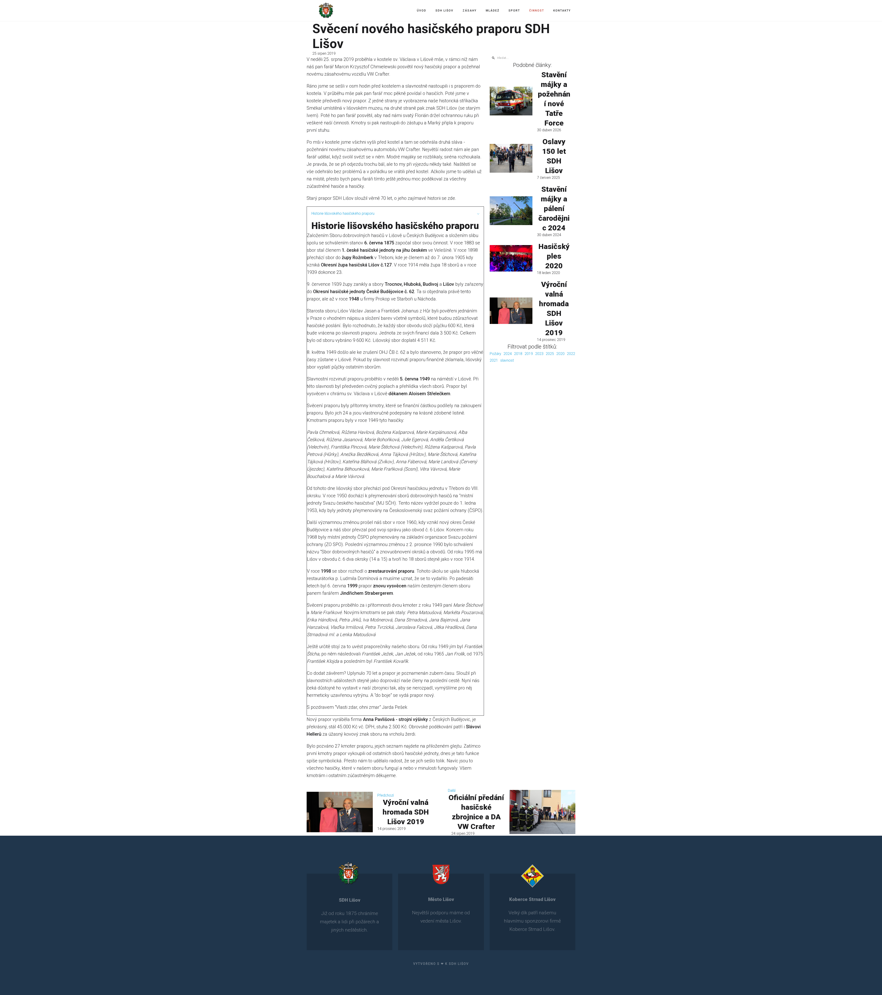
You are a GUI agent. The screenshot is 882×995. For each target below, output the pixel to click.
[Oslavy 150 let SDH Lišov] (511, 158)
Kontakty (562, 10)
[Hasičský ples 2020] (511, 258)
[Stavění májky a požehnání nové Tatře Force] (511, 101)
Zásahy (470, 10)
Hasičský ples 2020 (554, 256)
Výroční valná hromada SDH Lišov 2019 (554, 308)
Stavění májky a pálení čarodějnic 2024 (554, 208)
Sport (514, 10)
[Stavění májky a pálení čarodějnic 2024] (511, 210)
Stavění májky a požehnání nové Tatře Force (554, 98)
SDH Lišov (444, 10)
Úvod (421, 10)
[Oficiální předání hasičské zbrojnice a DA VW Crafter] (542, 812)
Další (451, 790)
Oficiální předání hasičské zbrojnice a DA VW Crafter (476, 812)
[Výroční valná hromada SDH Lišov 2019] (511, 310)
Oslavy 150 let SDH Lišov (554, 156)
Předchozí (385, 795)
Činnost (536, 10)
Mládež (492, 10)
